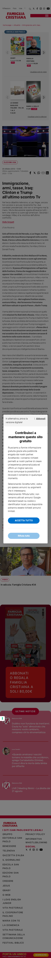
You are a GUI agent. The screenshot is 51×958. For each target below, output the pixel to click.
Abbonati (40, 418)
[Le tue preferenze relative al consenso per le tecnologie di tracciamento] (2, 718)
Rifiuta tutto (24, 535)
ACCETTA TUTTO (24, 520)
